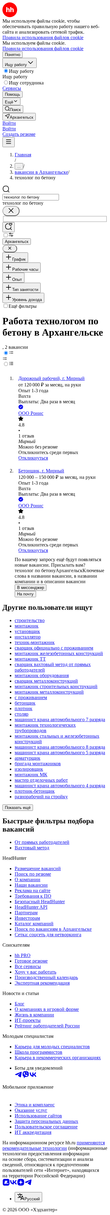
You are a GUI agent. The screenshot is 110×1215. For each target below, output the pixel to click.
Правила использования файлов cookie (42, 48)
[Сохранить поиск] (8, 227)
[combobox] (30, 197)
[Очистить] (11, 211)
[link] (12, 109)
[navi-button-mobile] (8, 142)
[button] (9, 123)
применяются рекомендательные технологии (53, 1145)
